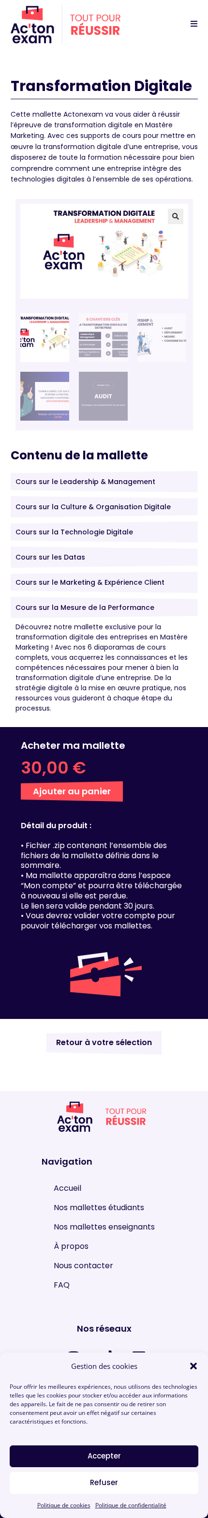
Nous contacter (83, 1266)
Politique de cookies (63, 1505)
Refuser (104, 1482)
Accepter (104, 1456)
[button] (193, 1366)
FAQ (62, 1285)
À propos (71, 1247)
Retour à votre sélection (104, 1042)
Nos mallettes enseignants (104, 1227)
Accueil (67, 1189)
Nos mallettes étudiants (99, 1208)
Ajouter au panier (72, 791)
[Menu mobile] (190, 24)
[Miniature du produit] (159, 223)
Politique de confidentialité (130, 1505)
